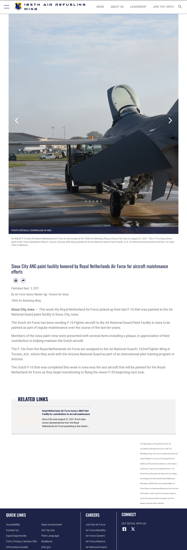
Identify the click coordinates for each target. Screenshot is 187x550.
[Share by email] (23, 280)
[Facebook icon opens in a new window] (124, 529)
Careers (93, 515)
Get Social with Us (134, 523)
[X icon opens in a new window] (133, 529)
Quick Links (16, 515)
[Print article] (15, 280)
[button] (6, 7)
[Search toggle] (181, 7)
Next (169, 121)
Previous (17, 121)
